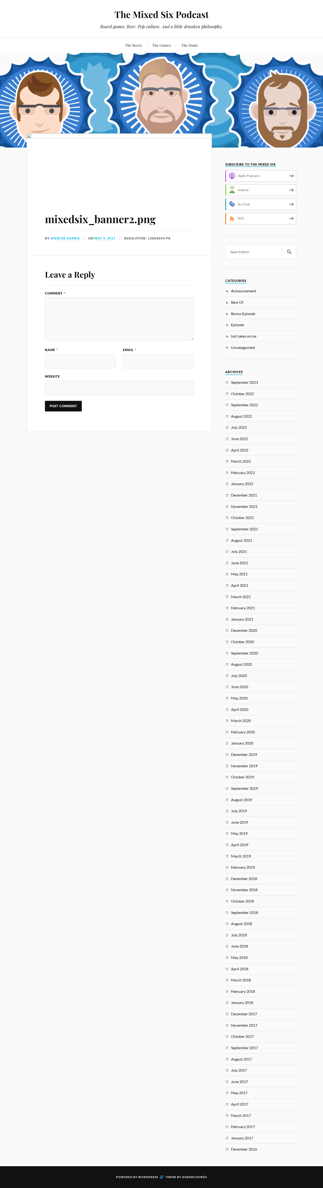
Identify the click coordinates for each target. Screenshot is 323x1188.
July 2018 (239, 935)
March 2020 (241, 720)
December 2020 (244, 630)
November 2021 (244, 506)
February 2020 (243, 732)
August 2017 (241, 1059)
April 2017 (239, 1104)
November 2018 (244, 889)
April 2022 (239, 450)
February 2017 (243, 1126)
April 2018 (239, 969)
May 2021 (239, 574)
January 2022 (242, 483)
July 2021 (239, 551)
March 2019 (241, 856)
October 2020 (242, 641)
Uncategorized (243, 347)
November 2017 (244, 1025)
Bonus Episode (243, 313)
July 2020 (239, 675)
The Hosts (189, 45)
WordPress (148, 1177)
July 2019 (239, 811)
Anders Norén (194, 1177)
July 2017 (239, 1070)
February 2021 (243, 607)
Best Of (237, 302)
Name (51, 350)
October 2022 (242, 393)
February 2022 (243, 472)
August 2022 (241, 416)
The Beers (133, 45)
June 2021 (239, 562)
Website (52, 376)
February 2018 (243, 991)
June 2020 (239, 686)
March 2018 (241, 980)
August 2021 (241, 540)
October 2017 (242, 1036)
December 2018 (244, 878)
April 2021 (239, 585)
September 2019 (244, 788)
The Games (161, 45)
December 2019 (244, 754)
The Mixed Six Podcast (161, 14)
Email (129, 350)
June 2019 (239, 822)
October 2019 (242, 777)
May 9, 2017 (105, 238)
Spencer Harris (65, 238)
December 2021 (244, 495)
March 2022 (241, 461)
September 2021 (244, 529)
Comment (55, 293)
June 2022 (239, 438)
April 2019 (239, 844)
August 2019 (241, 799)
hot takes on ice (243, 336)
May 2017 (239, 1092)
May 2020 (239, 698)
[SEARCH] (289, 252)
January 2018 (242, 1002)
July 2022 (239, 427)
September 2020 (244, 653)
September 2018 (244, 912)
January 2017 (242, 1138)
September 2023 (244, 382)
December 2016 (244, 1149)
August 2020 (241, 664)
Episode (237, 324)
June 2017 (239, 1081)
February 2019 (243, 867)
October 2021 (242, 517)
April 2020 (239, 709)
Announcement (243, 291)
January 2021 (242, 619)
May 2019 (239, 833)
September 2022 (244, 404)
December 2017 (244, 1014)
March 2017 (241, 1115)
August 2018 (241, 923)
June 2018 (239, 946)
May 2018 (239, 957)
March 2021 (241, 596)
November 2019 (244, 765)
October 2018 (242, 901)
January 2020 (242, 743)
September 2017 (244, 1047)
